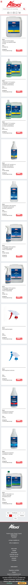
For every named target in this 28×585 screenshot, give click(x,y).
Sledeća (22, 515)
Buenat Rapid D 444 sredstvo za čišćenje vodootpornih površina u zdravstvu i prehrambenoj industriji (9, 207)
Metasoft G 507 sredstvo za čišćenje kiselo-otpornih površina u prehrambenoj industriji (8, 166)
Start (8, 513)
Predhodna (14, 513)
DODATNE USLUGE (14, 554)
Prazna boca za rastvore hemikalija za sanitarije (8, 412)
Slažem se (22, 583)
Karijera (14, 572)
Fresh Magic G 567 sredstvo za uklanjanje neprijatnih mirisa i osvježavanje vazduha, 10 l (9, 289)
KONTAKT (14, 558)
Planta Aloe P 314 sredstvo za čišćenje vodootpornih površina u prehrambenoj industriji (8, 83)
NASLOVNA (14, 548)
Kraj (15, 518)
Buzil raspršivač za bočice (8, 369)
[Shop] (19, 13)
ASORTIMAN (14, 552)
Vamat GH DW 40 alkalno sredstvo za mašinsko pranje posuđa (9, 41)
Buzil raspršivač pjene (7, 328)
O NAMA (14, 550)
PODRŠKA (14, 560)
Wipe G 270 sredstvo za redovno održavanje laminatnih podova (8, 494)
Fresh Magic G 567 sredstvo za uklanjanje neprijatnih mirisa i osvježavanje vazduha (9, 248)
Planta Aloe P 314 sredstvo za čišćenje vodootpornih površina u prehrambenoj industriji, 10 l (8, 124)
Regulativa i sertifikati (14, 570)
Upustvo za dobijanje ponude (14, 574)
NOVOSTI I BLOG (14, 556)
